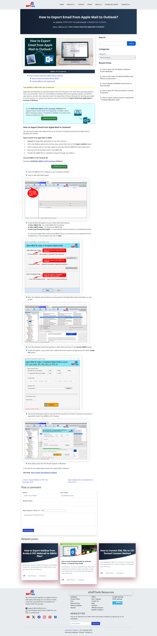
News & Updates (76, 605)
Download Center (111, 4)
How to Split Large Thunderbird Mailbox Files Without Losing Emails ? (116, 77)
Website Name (27, 501)
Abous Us (98, 4)
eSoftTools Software (71, 630)
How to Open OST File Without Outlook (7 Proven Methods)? (115, 70)
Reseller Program (97, 610)
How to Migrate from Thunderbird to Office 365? (80, 481)
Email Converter (80, 22)
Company (73, 597)
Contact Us (95, 601)
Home (62, 4)
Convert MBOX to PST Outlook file (43, 81)
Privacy (81, 632)
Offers (89, 4)
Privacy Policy (75, 599)
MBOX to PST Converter (47, 109)
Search (131, 43)
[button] (59, 71)
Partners (94, 605)
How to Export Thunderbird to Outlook (44, 473)
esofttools (59, 22)
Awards (72, 608)
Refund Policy (75, 603)
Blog (93, 603)
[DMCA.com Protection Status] (117, 602)
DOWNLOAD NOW (49, 118)
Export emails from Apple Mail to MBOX (45, 78)
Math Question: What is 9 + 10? (33, 510)
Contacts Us (125, 4)
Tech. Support (96, 599)
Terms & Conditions (71, 632)
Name (25, 493)
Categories (102, 54)
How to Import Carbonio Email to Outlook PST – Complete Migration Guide (117, 99)
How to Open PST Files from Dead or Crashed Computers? (116, 92)
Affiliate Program (97, 608)
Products (70, 4)
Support (81, 4)
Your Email (63, 493)
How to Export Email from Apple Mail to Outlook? (46, 76)
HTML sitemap (117, 599)
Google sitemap (117, 597)
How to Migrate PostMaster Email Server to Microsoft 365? (116, 84)
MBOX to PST (62, 27)
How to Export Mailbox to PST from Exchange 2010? (35, 481)
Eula (71, 601)
